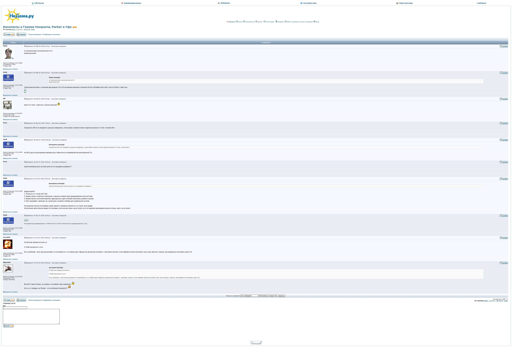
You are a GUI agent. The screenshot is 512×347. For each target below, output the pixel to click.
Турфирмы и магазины (51, 34)
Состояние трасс (310, 3)
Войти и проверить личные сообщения (300, 22)
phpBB (259, 343)
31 (29, 29)
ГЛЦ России (39, 3)
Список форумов (34, 34)
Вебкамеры (225, 3)
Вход (317, 22)
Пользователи (250, 22)
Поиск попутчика (406, 3)
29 (25, 29)
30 (27, 29)
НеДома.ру (482, 3)
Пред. (14, 29)
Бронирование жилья (132, 3)
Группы (259, 22)
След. (33, 29)
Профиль (281, 22)
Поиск (240, 22)
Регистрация (270, 22)
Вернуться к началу (10, 69)
